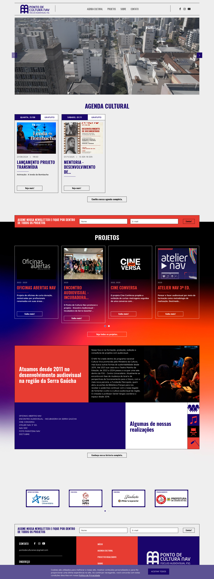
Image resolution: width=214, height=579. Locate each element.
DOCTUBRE (24, 434)
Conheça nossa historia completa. (107, 455)
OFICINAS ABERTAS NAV (30, 416)
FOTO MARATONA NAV (29, 431)
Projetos (111, 9)
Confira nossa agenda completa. (107, 199)
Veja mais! (29, 188)
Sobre (123, 9)
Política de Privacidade (89, 575)
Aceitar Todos (158, 571)
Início (100, 544)
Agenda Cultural (95, 9)
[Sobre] (107, 56)
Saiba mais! (29, 313)
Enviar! (189, 221)
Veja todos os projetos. (107, 334)
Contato (135, 9)
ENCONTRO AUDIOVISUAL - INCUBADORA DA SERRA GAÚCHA (48, 419)
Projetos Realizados (107, 556)
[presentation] (14, 55)
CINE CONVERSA (27, 422)
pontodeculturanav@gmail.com (33, 550)
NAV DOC (23, 428)
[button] (105, 326)
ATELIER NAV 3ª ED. (28, 425)
